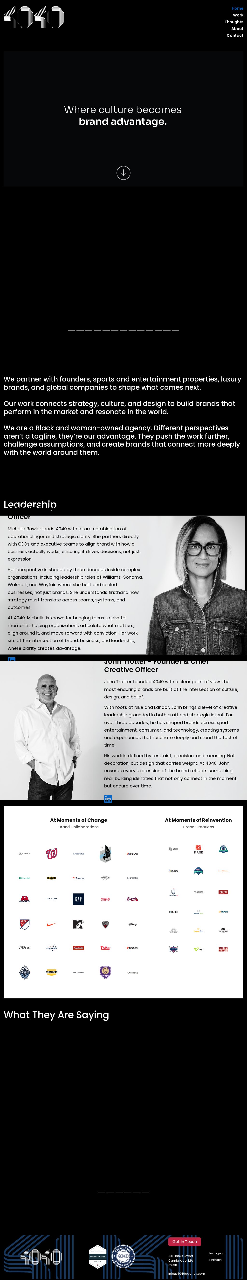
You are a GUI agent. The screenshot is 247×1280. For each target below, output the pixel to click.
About (237, 29)
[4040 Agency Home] (34, 17)
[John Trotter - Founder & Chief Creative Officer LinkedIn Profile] (108, 799)
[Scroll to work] (123, 173)
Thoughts (234, 22)
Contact (235, 36)
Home (237, 9)
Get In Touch (184, 1242)
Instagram (217, 1253)
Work (238, 15)
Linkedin (215, 1260)
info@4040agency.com (186, 1273)
